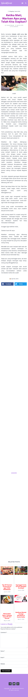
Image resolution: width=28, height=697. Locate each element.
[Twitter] (14, 336)
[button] (22, 3)
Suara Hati (17, 11)
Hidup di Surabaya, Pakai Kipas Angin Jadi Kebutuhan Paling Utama (17, 454)
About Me (14, 325)
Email (2, 657)
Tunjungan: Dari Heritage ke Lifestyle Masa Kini (17, 464)
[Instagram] (17, 336)
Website (3, 663)
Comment (4, 632)
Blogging (11, 11)
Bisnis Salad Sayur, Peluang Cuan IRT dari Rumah (17, 431)
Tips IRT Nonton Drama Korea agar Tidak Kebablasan (16, 409)
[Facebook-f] (10, 336)
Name (3, 651)
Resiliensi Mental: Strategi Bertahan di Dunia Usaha (17, 442)
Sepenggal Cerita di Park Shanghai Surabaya (17, 419)
